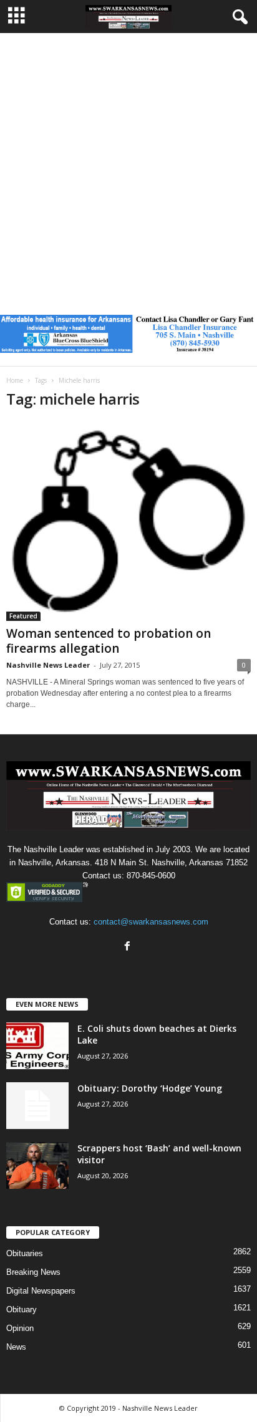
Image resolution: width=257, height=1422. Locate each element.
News (16, 1347)
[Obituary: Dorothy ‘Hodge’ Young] (37, 1105)
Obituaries (24, 1253)
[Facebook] (128, 947)
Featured (23, 616)
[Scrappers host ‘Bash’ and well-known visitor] (37, 1165)
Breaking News (33, 1272)
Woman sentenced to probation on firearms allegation (108, 640)
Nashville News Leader (48, 665)
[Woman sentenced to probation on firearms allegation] (128, 521)
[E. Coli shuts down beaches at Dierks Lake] (37, 1045)
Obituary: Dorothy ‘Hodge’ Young (149, 1088)
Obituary (21, 1309)
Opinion (20, 1328)
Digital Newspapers (40, 1290)
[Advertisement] (128, 167)
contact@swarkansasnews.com (151, 921)
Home (14, 380)
